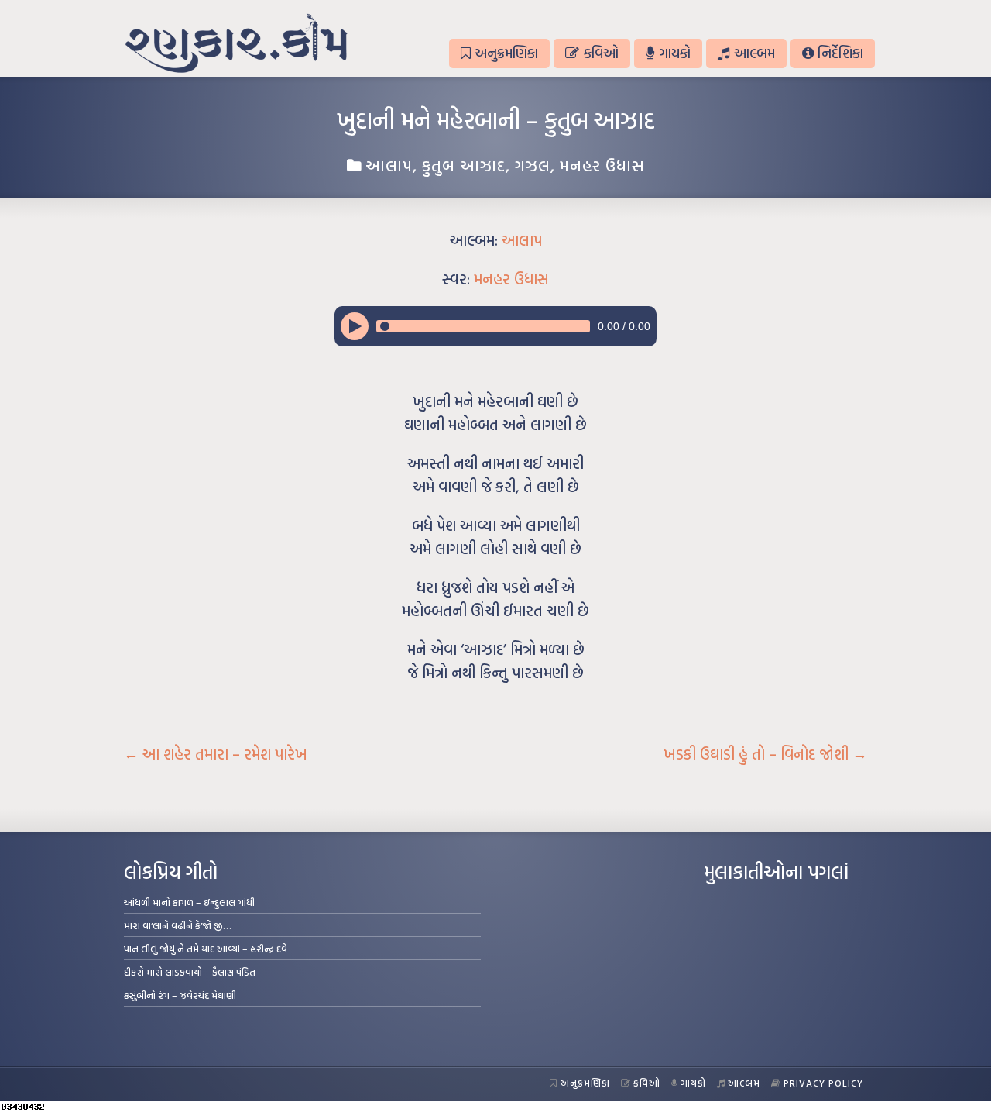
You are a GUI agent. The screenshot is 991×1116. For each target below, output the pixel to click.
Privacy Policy (823, 1083)
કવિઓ (601, 53)
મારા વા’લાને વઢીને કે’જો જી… (177, 925)
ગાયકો (675, 53)
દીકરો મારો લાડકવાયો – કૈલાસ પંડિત (189, 972)
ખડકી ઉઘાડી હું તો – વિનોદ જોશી (765, 754)
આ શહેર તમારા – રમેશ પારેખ (215, 754)
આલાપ (389, 165)
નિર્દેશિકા (840, 53)
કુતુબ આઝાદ (464, 165)
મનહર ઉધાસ (602, 165)
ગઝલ (532, 165)
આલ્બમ (754, 53)
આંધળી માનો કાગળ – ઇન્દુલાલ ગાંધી (189, 902)
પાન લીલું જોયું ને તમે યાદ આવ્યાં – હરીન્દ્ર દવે (205, 949)
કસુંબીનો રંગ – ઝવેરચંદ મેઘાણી (180, 995)
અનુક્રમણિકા (506, 53)
